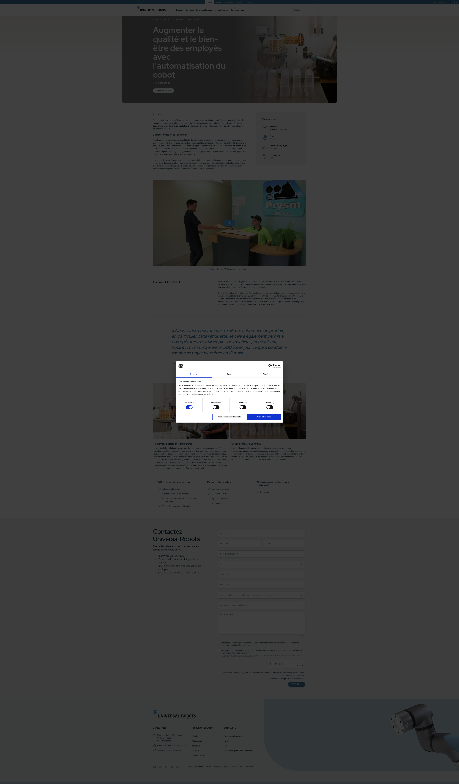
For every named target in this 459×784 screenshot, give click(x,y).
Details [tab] (229, 374)
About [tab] (265, 374)
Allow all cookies (264, 417)
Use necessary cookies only (229, 417)
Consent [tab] (193, 374)
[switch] (216, 407)
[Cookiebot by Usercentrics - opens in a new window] (270, 366)
